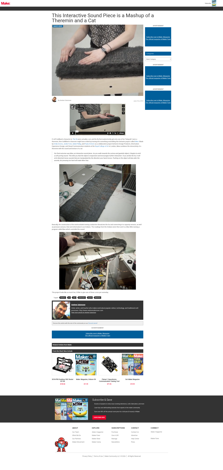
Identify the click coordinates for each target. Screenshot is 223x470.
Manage (114, 439)
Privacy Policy (87, 456)
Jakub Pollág (76, 144)
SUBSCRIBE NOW (99, 417)
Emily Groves (58, 144)
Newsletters (116, 442)
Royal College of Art (102, 146)
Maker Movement (78, 442)
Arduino (62, 298)
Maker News (57, 26)
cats (74, 298)
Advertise (134, 435)
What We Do (76, 435)
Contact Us (135, 432)
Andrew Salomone (78, 304)
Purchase (115, 432)
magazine (97, 432)
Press (133, 442)
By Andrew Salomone (64, 100)
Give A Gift (115, 435)
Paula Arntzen (90, 144)
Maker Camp (96, 442)
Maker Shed (96, 439)
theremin (97, 298)
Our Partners (76, 439)
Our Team (75, 432)
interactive (82, 298)
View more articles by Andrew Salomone (83, 312)
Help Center (135, 439)
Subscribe (208, 3)
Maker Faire (96, 435)
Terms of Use (98, 456)
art (69, 298)
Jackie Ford (68, 144)
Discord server (92, 323)
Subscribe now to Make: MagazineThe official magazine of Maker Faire (97, 334)
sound (90, 298)
